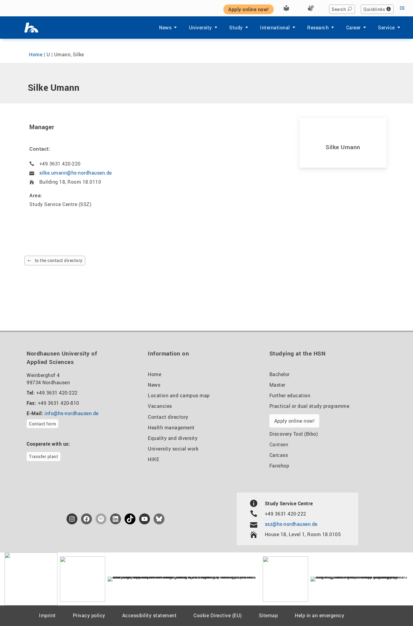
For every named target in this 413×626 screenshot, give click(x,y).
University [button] (200, 27)
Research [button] (318, 27)
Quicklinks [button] (374, 9)
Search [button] (339, 9)
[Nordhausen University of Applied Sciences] (31, 27)
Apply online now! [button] (248, 9)
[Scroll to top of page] (393, 607)
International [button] (275, 27)
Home (35, 54)
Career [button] (353, 27)
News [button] (165, 27)
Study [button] (236, 27)
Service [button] (386, 27)
